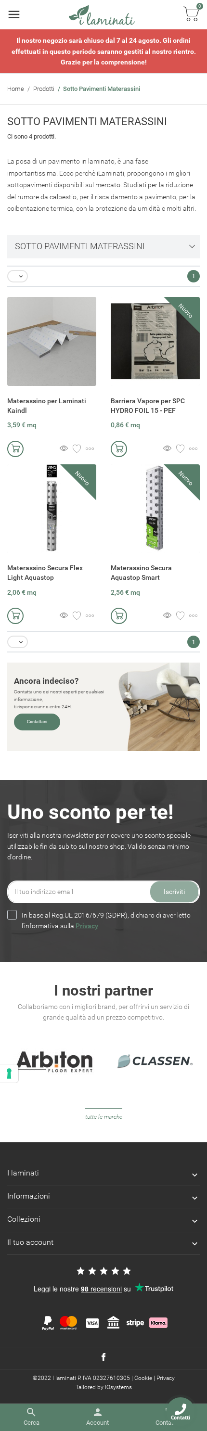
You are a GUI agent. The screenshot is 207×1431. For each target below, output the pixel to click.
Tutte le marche (103, 1116)
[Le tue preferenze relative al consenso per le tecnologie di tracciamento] (9, 1073)
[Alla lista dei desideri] (77, 449)
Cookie (143, 1378)
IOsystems (118, 1387)
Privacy (87, 926)
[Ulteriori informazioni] (90, 449)
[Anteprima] (64, 449)
